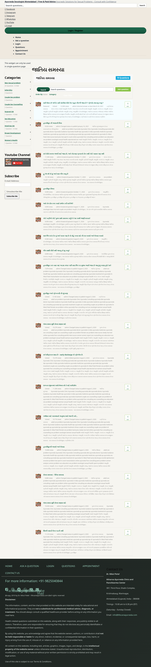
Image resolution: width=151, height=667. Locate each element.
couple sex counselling (83, 305)
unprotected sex (73, 140)
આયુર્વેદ (90, 109)
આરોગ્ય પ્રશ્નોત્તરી (52, 313)
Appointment (21, 50)
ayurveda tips (79, 134)
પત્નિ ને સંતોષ (78, 343)
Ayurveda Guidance (60, 132)
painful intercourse (70, 335)
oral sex (87, 307)
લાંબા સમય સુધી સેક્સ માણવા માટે (54, 324)
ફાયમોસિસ (103, 547)
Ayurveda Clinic (86, 129)
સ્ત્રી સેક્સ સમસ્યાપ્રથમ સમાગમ (83, 229)
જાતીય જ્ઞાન (81, 195)
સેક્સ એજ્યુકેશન (53, 129)
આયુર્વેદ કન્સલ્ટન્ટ (98, 109)
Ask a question (22, 40)
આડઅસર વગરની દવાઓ (80, 109)
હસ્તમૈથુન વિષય (48, 189)
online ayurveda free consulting (83, 137)
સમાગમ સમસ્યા (87, 377)
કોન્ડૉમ (88, 209)
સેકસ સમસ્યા (52, 259)
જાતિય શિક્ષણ (100, 162)
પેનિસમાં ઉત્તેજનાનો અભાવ (80, 165)
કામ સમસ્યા (55, 195)
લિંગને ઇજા (68, 494)
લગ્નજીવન (106, 114)
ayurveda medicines (99, 330)
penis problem (101, 461)
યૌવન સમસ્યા (92, 256)
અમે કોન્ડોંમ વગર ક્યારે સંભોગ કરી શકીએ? (58, 203)
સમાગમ (80, 377)
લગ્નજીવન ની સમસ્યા (100, 227)
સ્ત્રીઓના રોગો (69, 440)
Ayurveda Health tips (74, 132)
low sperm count (66, 137)
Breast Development (13, 133)
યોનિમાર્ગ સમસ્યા (97, 114)
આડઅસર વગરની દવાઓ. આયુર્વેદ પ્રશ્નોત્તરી (75, 160)
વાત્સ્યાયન (80, 494)
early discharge (96, 458)
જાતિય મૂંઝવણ (96, 126)
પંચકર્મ (50, 145)
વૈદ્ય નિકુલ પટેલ (84, 145)
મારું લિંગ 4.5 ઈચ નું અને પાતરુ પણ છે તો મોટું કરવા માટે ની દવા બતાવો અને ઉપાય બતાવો (73, 236)
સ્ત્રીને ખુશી (72, 349)
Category (52, 94)
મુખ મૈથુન (61, 315)
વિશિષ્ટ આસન (95, 494)
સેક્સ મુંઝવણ (60, 117)
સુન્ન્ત (58, 182)
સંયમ (98, 145)
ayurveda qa (54, 134)
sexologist (55, 140)
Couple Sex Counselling (14, 104)
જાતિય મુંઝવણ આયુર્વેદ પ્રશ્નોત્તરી (71, 180)
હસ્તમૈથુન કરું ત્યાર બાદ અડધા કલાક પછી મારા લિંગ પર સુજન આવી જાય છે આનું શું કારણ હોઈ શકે (77, 265)
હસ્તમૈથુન (60, 147)
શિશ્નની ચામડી (107, 550)
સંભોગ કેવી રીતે (83, 346)
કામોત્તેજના (111, 341)
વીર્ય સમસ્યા (74, 145)
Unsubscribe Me (14, 191)
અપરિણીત (51, 279)
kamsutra (58, 137)
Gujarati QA (9, 112)
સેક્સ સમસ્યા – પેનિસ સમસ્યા (53, 475)
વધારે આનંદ (65, 346)
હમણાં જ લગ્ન (80, 349)
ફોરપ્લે (111, 491)
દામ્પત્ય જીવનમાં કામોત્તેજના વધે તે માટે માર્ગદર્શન (59, 385)
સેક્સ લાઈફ (68, 117)
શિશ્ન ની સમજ (56, 212)
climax (76, 427)
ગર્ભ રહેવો (93, 209)
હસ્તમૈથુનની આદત (89, 197)
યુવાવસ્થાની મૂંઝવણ (91, 195)
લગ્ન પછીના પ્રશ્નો (88, 227)
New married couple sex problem (61, 209)
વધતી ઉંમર (86, 407)
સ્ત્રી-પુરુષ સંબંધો (98, 229)
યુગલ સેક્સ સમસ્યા (93, 207)
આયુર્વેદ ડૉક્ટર (108, 109)
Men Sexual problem (13, 83)
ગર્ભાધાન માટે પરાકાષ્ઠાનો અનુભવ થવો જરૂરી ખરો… (60, 416)
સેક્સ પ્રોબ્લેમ (105, 145)
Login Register (75, 30)
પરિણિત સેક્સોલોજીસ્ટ (54, 227)
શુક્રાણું (87, 315)
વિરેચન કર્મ (87, 494)
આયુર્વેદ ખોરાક (87, 486)
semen (79, 335)
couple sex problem (97, 305)
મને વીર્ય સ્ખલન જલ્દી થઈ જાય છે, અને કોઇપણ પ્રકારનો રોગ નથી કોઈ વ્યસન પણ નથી (73, 154)
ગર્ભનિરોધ (94, 313)
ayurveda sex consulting (67, 134)
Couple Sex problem (12, 97)
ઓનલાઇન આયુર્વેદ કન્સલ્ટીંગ (100, 142)
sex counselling (96, 335)
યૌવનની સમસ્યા (102, 195)
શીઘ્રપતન (106, 165)
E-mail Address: (12, 180)
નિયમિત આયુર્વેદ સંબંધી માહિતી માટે (75, 114)
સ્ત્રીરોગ (102, 117)
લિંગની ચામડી (52, 182)
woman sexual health (104, 307)
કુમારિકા (67, 224)
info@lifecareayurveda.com (125, 615)
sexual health (63, 140)
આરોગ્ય (75, 545)
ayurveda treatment (90, 134)
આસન (80, 489)
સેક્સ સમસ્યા (73, 182)
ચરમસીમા (100, 209)
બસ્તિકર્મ (45, 494)
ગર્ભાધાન (106, 112)
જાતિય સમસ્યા (51, 114)
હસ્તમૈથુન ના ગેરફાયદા (77, 197)
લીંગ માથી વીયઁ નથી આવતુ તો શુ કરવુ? (56, 250)
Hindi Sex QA (10, 126)
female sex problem (57, 307)
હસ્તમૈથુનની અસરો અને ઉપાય (54, 447)
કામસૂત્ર (96, 282)
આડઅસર (60, 160)
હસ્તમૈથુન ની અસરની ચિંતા (52, 123)
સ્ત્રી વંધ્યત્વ (84, 117)
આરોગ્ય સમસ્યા (93, 112)
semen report (86, 335)
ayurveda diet (109, 129)
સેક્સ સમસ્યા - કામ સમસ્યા (86, 182)
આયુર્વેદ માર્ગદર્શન (58, 112)
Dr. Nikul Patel (91, 366)
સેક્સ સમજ (63, 212)
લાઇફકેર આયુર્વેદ (57, 145)
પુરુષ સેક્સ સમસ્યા (94, 157)
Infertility (8, 90)
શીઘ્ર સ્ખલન (92, 145)
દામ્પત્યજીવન (61, 114)
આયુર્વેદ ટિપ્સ (108, 140)
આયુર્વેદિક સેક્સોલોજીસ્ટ (80, 112)
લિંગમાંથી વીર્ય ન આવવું (103, 256)
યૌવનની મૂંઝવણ (69, 284)
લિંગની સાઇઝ (67, 145)
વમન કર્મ (74, 494)
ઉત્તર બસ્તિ (85, 489)
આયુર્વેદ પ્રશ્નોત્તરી (48, 112)
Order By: (41, 94)
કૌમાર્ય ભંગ (79, 224)
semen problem (99, 137)
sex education (108, 137)
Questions (20, 47)
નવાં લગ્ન (46, 212)
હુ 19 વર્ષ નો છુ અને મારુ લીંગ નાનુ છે (55, 174)
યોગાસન (51, 494)
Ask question (123, 89)
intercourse (51, 137)
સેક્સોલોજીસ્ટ (76, 117)
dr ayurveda (102, 134)
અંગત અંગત (55, 109)
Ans (128, 105)
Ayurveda (77, 129)
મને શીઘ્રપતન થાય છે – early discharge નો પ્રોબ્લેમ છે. (63, 355)
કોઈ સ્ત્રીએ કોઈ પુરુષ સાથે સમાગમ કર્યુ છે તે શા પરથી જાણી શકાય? (66, 218)
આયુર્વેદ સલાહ (68, 112)
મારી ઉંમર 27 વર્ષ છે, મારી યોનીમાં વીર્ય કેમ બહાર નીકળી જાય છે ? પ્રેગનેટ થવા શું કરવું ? (73, 103)
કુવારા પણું (73, 224)
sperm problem (99, 463)
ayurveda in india (87, 132)
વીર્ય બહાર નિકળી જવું (49, 117)
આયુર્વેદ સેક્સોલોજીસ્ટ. (79, 209)
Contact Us (20, 54)
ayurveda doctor (48, 132)
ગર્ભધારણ (100, 112)
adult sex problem (68, 129)
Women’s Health (11, 140)
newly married (107, 333)
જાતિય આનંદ (92, 162)
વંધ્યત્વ (111, 114)
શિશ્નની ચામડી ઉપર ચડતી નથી (53, 531)
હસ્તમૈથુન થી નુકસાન (63, 197)
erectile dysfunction (107, 458)
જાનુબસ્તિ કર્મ (71, 491)
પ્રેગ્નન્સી (89, 114)
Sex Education (10, 119)
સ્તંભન (92, 410)
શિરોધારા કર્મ (103, 522)
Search (142, 5)
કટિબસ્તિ (109, 489)
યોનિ (50, 212)
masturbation (55, 277)
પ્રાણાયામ (106, 491)
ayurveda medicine (99, 132)
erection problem (49, 461)
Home (18, 37)
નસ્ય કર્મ (86, 491)
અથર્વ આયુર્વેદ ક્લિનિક (65, 109)
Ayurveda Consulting (98, 129)
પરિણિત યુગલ (98, 491)
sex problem (47, 140)
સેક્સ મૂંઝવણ (61, 259)
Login (18, 44)
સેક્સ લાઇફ (60, 229)
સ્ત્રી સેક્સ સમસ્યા (94, 117)
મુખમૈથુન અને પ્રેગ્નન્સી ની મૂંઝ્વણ (55, 293)
